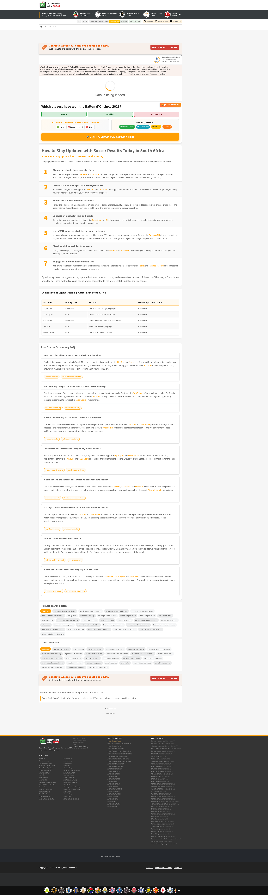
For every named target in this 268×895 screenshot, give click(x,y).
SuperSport (97, 220)
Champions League (109, 13)
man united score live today (52, 658)
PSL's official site (155, 490)
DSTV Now (134, 576)
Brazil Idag (67, 765)
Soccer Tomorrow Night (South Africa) (119, 751)
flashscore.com (110, 713)
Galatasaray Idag (69, 772)
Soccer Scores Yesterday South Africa (119, 753)
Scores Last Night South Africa (117, 756)
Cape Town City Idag (45, 768)
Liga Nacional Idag (157, 821)
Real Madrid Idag (44, 791)
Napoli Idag (42, 787)
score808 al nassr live (162, 663)
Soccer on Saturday (113, 803)
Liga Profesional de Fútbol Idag (161, 839)
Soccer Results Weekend (171, 57)
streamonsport (78, 649)
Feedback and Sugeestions (110, 856)
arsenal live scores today (142, 663)
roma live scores (111, 663)
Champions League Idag (159, 746)
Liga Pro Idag (155, 829)
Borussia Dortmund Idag (47, 765)
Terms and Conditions (163, 868)
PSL (106, 220)
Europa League (156, 13)
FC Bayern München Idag (72, 770)
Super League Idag (157, 824)
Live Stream (169, 741)
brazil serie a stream (75, 663)
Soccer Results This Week (115, 766)
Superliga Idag (156, 808)
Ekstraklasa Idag (156, 811)
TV (174, 741)
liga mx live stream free (73, 654)
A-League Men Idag (157, 788)
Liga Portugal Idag (157, 766)
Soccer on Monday (113, 778)
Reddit (142, 265)
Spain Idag (67, 796)
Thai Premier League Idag (159, 803)
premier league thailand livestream (53, 667)
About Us (149, 868)
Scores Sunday (112, 776)
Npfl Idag (154, 778)
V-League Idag (156, 793)
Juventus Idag (43, 777)
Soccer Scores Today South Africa (118, 758)
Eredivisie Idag (156, 768)
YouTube (96, 396)
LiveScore (83, 174)
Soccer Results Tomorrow (115, 748)
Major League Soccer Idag (159, 801)
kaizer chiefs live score (61, 649)
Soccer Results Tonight (114, 746)
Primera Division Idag (158, 783)
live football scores (133, 74)
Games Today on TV (114, 771)
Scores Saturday (112, 806)
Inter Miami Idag (69, 775)
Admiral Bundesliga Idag (159, 844)
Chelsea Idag (68, 768)
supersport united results (115, 649)
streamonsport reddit (73, 658)
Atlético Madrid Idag (45, 763)
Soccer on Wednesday (114, 788)
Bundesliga (176, 13)
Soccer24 (103, 189)
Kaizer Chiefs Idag (69, 777)
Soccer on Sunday (113, 773)
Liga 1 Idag (155, 781)
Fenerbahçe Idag (44, 772)
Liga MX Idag (155, 816)
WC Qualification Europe (136, 13)
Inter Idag (42, 775)
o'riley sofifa (125, 663)
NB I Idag (154, 818)
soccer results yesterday (94, 654)
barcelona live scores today (51, 654)
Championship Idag (157, 786)
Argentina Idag (44, 761)
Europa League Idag (158, 751)
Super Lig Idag (156, 763)
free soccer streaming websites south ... (160, 649)
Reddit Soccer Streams (114, 768)
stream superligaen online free (52, 663)
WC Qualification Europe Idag (160, 748)
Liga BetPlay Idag (157, 771)
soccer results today (95, 649)
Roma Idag (67, 791)
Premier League (86, 13)
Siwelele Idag (68, 794)
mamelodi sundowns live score (143, 654)
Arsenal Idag (68, 761)
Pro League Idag (156, 773)
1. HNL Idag (155, 791)
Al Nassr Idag (68, 758)
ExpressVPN (154, 235)
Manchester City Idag (70, 782)
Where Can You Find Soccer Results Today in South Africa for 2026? (72, 692)
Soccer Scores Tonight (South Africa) (119, 761)
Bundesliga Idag (156, 753)
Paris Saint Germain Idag (72, 789)
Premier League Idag (158, 741)
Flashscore (94, 174)
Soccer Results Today (114, 741)
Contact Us (178, 868)
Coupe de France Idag (158, 761)
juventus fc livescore (165, 654)
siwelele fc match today (131, 658)
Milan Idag (67, 784)
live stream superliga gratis (98, 667)
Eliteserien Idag (156, 776)
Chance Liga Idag (157, 831)
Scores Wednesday (113, 791)
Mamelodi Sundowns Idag (47, 782)
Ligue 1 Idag (155, 758)
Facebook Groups (156, 265)
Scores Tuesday (112, 786)
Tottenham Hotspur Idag (71, 798)
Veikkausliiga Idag (157, 826)
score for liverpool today (76, 667)
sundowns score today (136, 649)
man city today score (93, 663)
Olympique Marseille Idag (72, 787)
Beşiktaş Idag (68, 763)
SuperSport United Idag (46, 798)
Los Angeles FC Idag (70, 779)
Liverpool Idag (43, 779)
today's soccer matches (155, 74)
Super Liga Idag (156, 806)
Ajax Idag (42, 758)
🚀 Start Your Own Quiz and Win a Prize (110, 136)
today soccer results (92, 658)
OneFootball (90, 189)
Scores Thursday (112, 796)
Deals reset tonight (164, 47)
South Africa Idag (44, 796)
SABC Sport (138, 393)
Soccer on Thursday (113, 793)
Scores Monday (112, 781)
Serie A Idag (155, 756)
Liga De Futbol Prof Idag (159, 836)
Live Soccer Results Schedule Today (119, 743)
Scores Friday (111, 801)
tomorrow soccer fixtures (152, 658)
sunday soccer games (111, 658)
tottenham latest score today (117, 654)
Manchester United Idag (47, 784)
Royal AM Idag (43, 794)
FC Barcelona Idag (45, 770)
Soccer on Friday (112, 798)
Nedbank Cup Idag (157, 743)
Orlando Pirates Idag (45, 789)
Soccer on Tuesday (113, 783)
